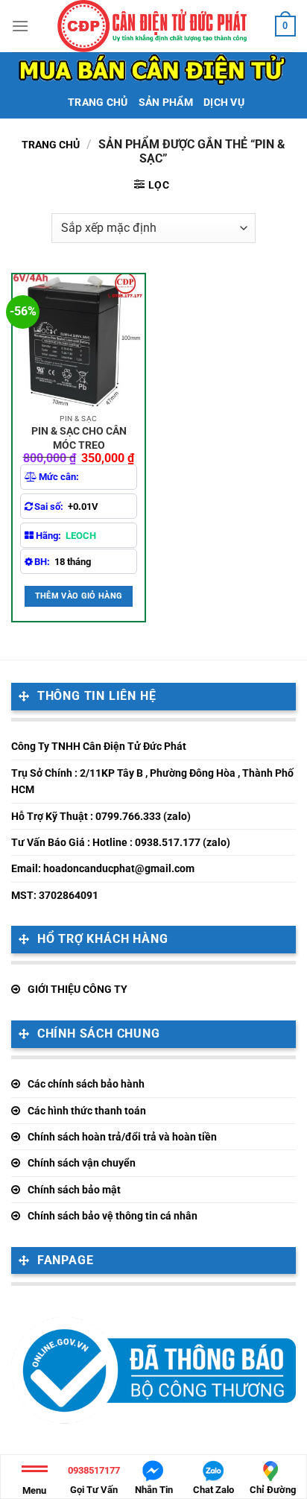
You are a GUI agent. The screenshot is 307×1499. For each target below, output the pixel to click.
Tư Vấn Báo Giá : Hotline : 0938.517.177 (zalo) (120, 842)
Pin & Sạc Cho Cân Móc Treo (79, 437)
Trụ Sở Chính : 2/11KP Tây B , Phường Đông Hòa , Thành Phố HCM (152, 781)
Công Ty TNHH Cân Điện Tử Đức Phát (98, 746)
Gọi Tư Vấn (94, 1480)
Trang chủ (98, 102)
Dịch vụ (223, 102)
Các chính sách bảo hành (86, 1084)
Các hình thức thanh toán (87, 1111)
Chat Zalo (213, 1489)
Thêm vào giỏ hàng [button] (79, 596)
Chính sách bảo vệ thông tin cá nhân (112, 1216)
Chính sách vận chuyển (82, 1163)
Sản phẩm (166, 102)
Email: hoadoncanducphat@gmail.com (102, 868)
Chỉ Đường (273, 1489)
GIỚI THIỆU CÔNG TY (77, 989)
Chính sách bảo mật (74, 1190)
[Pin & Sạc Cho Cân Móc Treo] (79, 340)
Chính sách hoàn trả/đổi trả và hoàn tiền (122, 1137)
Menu (34, 1490)
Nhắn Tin (154, 1489)
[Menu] (20, 25)
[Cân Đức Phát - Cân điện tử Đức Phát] (152, 26)
